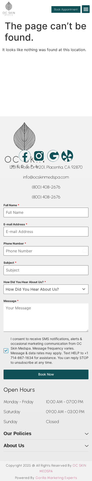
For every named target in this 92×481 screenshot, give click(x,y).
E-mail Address (15, 224)
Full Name (11, 205)
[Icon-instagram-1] (39, 156)
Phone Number (15, 243)
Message (11, 301)
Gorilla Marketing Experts (56, 478)
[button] (86, 9)
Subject (10, 262)
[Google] (53, 156)
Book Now (46, 374)
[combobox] (46, 289)
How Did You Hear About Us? (25, 282)
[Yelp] (67, 156)
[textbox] (41, 289)
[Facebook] (25, 156)
